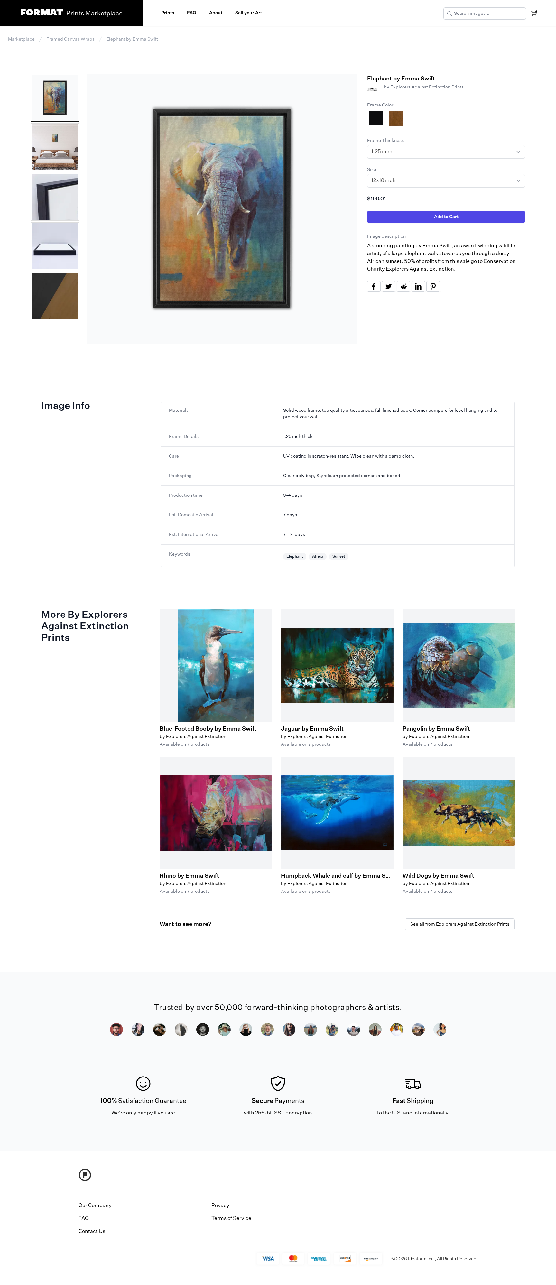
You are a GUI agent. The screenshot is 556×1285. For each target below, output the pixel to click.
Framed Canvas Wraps (70, 39)
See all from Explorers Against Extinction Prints (459, 924)
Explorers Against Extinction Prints (427, 87)
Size (371, 169)
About (215, 13)
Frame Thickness (385, 140)
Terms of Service (231, 1218)
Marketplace (21, 39)
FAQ (191, 13)
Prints (167, 13)
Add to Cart (446, 217)
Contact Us (92, 1231)
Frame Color (380, 105)
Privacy (220, 1205)
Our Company (95, 1205)
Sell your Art (248, 13)
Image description (386, 236)
